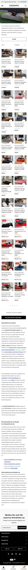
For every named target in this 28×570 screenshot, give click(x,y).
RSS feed (23, 562)
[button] (2, 6)
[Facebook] (8, 554)
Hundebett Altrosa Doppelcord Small (20, 189)
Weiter (17, 306)
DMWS (18, 562)
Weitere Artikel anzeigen (13, 317)
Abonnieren (22, 527)
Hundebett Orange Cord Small (20, 295)
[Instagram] (12, 554)
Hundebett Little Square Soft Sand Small (6, 104)
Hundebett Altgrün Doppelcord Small (20, 211)
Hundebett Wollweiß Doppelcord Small (7, 211)
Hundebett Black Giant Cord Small (6, 82)
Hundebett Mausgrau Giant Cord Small (20, 82)
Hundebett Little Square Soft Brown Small (6, 126)
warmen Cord (18, 350)
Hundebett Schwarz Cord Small (6, 232)
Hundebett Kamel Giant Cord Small (19, 62)
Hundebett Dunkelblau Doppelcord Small (6, 190)
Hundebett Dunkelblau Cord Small (19, 253)
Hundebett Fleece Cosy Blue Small (19, 125)
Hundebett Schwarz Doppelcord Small (6, 168)
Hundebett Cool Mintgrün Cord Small (7, 295)
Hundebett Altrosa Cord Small (6, 274)
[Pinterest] (16, 554)
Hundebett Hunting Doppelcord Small (6, 147)
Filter (14, 39)
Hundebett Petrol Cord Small (19, 274)
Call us (7, 548)
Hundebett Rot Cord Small (20, 232)
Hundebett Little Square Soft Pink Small (19, 104)
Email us (20, 548)
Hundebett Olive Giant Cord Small (6, 62)
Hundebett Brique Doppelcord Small (19, 168)
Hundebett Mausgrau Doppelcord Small (20, 147)
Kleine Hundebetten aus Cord (12, 466)
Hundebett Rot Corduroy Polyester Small (6, 253)
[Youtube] (19, 554)
